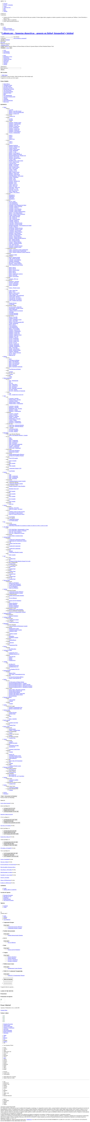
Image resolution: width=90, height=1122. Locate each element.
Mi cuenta (3, 42)
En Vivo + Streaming (8, 5)
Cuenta (2, 46)
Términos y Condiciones (8, 29)
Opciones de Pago (7, 59)
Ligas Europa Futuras (8, 91)
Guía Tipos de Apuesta (8, 900)
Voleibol (5, 917)
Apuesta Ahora (4, 1010)
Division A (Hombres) (13, 959)
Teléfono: (9, 889)
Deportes (5, 3)
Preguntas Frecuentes (8, 895)
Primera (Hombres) (12, 956)
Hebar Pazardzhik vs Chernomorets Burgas (8, 867)
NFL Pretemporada (7, 95)
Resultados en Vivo (7, 56)
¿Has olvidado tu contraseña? (20, 38)
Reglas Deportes (7, 899)
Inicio (4, 55)
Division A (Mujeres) (12, 961)
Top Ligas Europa (7, 90)
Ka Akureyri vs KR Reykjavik (6, 882)
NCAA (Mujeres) (12, 942)
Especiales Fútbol (7, 92)
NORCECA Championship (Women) (16, 975)
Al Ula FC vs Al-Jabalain (5, 877)
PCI (4, 1039)
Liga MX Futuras (7, 86)
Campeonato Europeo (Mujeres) (15, 926)
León (4, 1057)
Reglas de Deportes (7, 28)
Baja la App (6, 101)
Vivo (5, 792)
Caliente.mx (29, 1119)
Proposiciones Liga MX (8, 89)
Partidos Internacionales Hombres (15, 935)
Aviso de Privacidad (7, 1026)
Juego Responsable (7, 1030)
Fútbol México (6, 84)
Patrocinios (5, 61)
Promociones (6, 57)
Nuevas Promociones (8, 100)
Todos (2, 796)
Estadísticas (6, 897)
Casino (4, 6)
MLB (4, 94)
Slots (4, 8)
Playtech (5, 1037)
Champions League (7, 85)
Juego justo (5, 1029)
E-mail (4, 888)
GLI (4, 1036)
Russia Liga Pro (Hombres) (14, 949)
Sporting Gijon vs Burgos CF (6, 836)
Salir (11, 47)
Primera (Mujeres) (12, 958)
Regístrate (7, 39)
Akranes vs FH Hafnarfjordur (6, 880)
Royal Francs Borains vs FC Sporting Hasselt (8, 864)
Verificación (6, 60)
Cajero (7, 47)
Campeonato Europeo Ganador (15, 928)
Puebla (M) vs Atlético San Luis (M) (7, 814)
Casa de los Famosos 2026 (9, 96)
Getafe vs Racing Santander (5, 803)
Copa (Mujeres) (6, 919)
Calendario (5, 99)
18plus (4, 1035)
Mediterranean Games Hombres (15, 968)
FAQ (4, 27)
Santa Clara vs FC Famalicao (6, 825)
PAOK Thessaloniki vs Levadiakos (6, 872)
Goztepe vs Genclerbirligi (5, 859)
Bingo (4, 10)
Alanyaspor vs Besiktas (5, 861)
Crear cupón (6, 925)
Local (4, 915)
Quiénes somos (6, 1025)
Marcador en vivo (7, 896)
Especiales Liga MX (7, 87)
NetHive (5, 1041)
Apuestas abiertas (5, 45)
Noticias (5, 64)
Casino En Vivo (6, 7)
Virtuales (5, 11)
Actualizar (3, 47)
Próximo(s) (5, 793)
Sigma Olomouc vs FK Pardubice (6, 869)
